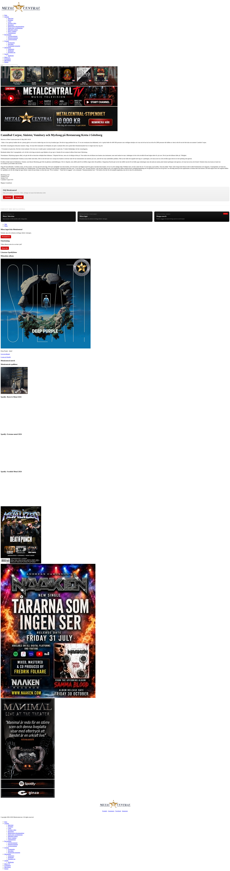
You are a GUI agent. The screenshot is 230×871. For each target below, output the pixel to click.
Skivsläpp (10, 44)
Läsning (6, 17)
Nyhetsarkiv (11, 42)
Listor (9, 21)
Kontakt (104, 811)
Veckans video (12, 23)
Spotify (6, 54)
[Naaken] (48, 697)
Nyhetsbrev (7, 59)
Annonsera (11, 49)
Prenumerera (6, 236)
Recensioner (7, 34)
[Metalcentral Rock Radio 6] (14, 393)
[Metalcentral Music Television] (59, 105)
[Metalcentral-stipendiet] (59, 130)
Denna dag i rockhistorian (15, 28)
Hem (5, 15)
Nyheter (6, 41)
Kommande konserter (14, 46)
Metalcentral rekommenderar (16, 26)
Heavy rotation (12, 31)
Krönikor (10, 20)
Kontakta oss (11, 52)
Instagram (19, 197)
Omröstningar (12, 33)
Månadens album (13, 30)
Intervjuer (10, 18)
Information (7, 47)
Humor (6, 62)
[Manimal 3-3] (28, 797)
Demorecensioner (13, 38)
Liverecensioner (12, 39)
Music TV (7, 57)
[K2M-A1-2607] (59, 85)
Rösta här (5, 248)
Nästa (6, 226)
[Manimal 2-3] (28, 788)
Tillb (5, 224)
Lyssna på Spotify (6, 357)
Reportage (11, 25)
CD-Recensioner (12, 36)
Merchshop (7, 60)
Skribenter (11, 51)
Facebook (8, 197)
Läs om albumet (5, 354)
